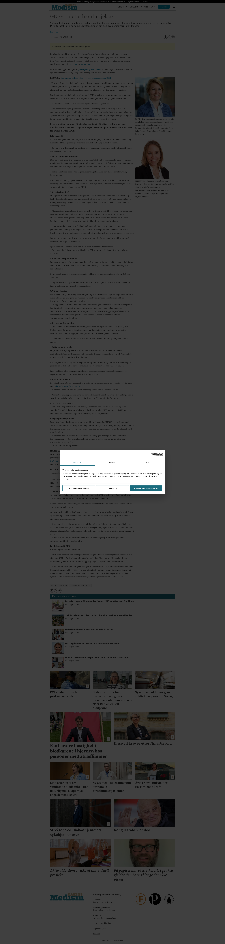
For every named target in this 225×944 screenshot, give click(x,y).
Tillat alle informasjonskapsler (146, 488)
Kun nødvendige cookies (79, 488)
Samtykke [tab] (77, 462)
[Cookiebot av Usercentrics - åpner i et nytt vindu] (152, 454)
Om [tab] (147, 462)
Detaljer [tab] (112, 462)
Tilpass (111, 488)
